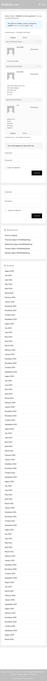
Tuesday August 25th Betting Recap (17, 248)
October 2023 (10, 420)
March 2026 (9, 293)
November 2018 (11, 622)
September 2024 (11, 372)
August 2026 (9, 271)
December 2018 (10, 617)
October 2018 (10, 626)
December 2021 (10, 512)
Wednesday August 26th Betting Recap (18, 244)
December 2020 (10, 565)
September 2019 (11, 604)
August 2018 (9, 635)
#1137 (39, 100)
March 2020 (9, 591)
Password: (8, 160)
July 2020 (8, 587)
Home (7, 16)
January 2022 (10, 508)
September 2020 (11, 578)
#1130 (39, 42)
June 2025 (8, 332)
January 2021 (10, 560)
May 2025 (8, 337)
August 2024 (9, 376)
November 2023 (11, 416)
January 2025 (10, 354)
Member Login (22, 674)
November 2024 (11, 363)
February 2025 (10, 350)
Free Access (33, 674)
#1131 (39, 66)
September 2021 (11, 525)
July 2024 (8, 381)
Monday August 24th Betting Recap (17, 253)
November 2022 (11, 468)
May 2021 (8, 543)
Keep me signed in (14, 168)
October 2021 (10, 521)
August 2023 (9, 429)
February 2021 (10, 556)
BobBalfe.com (10, 4)
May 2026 (8, 284)
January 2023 (10, 460)
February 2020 (10, 595)
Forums (12, 16)
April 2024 (8, 394)
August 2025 (9, 324)
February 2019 (10, 613)
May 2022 (8, 495)
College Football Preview (36, 672)
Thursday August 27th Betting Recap (18, 240)
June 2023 (8, 438)
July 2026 (8, 275)
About (3, 672)
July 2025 (8, 328)
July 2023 (8, 433)
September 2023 (11, 424)
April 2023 (8, 446)
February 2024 (10, 403)
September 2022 (11, 477)
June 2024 (8, 385)
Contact (12, 674)
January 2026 (10, 302)
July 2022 (8, 486)
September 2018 (11, 630)
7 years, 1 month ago (19, 25)
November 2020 (11, 569)
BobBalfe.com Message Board (26, 16)
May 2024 (8, 389)
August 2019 (9, 609)
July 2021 (8, 534)
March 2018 (9, 639)
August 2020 (9, 582)
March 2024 (9, 398)
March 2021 (9, 552)
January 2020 (10, 600)
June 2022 (8, 490)
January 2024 (10, 407)
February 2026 (10, 297)
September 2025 (11, 319)
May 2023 (8, 442)
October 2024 (10, 367)
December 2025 (10, 306)
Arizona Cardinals (11, 235)
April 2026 (8, 288)
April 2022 (8, 499)
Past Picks (10, 672)
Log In (37, 173)
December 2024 (10, 359)
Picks (24, 672)
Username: (8, 153)
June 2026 (8, 280)
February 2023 (10, 455)
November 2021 (11, 517)
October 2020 (10, 574)
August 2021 (9, 530)
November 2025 (11, 310)
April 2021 (8, 547)
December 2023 (10, 411)
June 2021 (8, 538)
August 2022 (9, 481)
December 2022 (10, 464)
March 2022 (9, 503)
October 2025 (10, 315)
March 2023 (9, 451)
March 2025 (9, 345)
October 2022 (10, 473)
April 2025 (8, 341)
